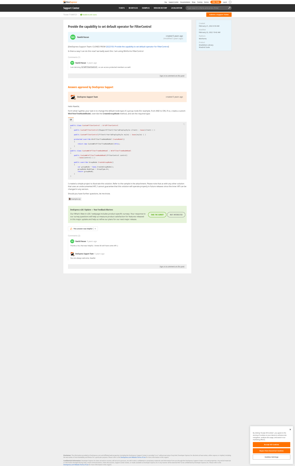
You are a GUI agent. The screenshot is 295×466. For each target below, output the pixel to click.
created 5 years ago (174, 36)
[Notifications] (230, 2)
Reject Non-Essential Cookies (272, 451)
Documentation (185, 2)
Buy (166, 2)
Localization (176, 8)
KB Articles (133, 8)
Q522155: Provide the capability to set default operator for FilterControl (137, 46)
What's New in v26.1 (83, 214)
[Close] (290, 429)
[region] (271, 445)
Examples (146, 8)
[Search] (229, 8)
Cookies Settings (272, 457)
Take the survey (157, 214)
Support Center (173, 2)
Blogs (193, 2)
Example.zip (76, 199)
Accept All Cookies (271, 445)
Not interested (176, 214)
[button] (184, 124)
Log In (225, 2)
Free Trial (215, 2)
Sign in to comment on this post (172, 76)
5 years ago (92, 63)
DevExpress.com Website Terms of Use (133, 457)
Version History (160, 8)
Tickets (122, 8)
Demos (206, 2)
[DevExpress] (70, 2)
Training (199, 2)
